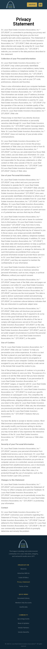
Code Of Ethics (23, 577)
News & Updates (23, 623)
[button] (40, 5)
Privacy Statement (23, 582)
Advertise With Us (23, 573)
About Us (23, 569)
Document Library (24, 598)
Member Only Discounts (23, 603)
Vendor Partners (23, 628)
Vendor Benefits (23, 632)
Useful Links (24, 607)
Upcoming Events (23, 619)
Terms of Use (23, 586)
